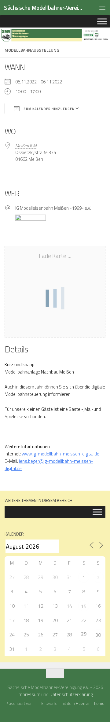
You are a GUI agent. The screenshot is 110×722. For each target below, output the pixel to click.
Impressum (29, 694)
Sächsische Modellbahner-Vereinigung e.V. (43, 7)
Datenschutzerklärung (71, 694)
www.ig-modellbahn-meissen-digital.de (60, 453)
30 (98, 635)
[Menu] (102, 7)
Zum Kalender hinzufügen (49, 108)
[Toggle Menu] (102, 21)
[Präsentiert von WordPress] (35, 703)
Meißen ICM (26, 145)
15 (83, 606)
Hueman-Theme (90, 703)
